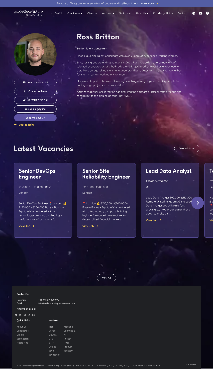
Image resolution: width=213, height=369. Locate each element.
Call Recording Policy (104, 365)
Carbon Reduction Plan (141, 365)
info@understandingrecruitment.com (56, 303)
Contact (182, 13)
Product (68, 346)
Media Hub (22, 342)
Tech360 (68, 350)
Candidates (73, 13)
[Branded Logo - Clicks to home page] (28, 13)
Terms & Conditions (84, 365)
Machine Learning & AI (70, 330)
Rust (66, 342)
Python (67, 338)
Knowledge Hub (162, 13)
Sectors (123, 13)
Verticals (107, 13)
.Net (51, 326)
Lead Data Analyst (169, 171)
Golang (52, 346)
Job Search (56, 13)
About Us (141, 13)
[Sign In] (207, 13)
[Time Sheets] (193, 13)
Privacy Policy (67, 365)
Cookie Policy (53, 365)
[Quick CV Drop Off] (201, 13)
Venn (194, 365)
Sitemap (157, 365)
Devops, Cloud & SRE (53, 334)
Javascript (54, 354)
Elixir (51, 342)
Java (51, 350)
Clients (91, 13)
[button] (197, 203)
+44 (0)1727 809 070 (48, 300)
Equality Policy (122, 365)
